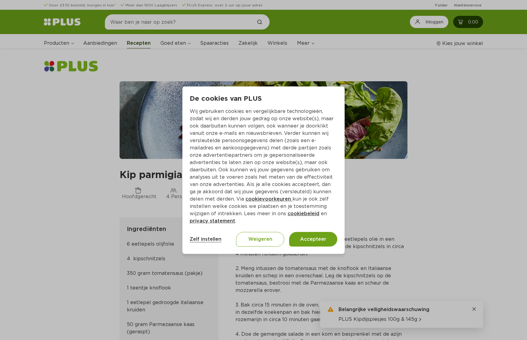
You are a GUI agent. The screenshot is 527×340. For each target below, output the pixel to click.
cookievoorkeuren (269, 199)
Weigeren (260, 239)
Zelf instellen (205, 239)
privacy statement (212, 221)
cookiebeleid (303, 213)
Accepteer (313, 239)
